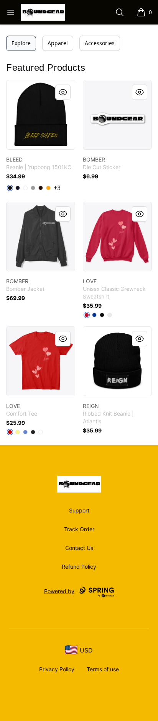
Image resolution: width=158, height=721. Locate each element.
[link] (41, 114)
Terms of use (103, 669)
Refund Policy (79, 566)
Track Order (79, 529)
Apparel (58, 43)
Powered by (59, 591)
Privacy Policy (56, 669)
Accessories (100, 43)
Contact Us (79, 548)
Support (79, 510)
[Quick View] (63, 92)
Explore (21, 43)
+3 (57, 188)
